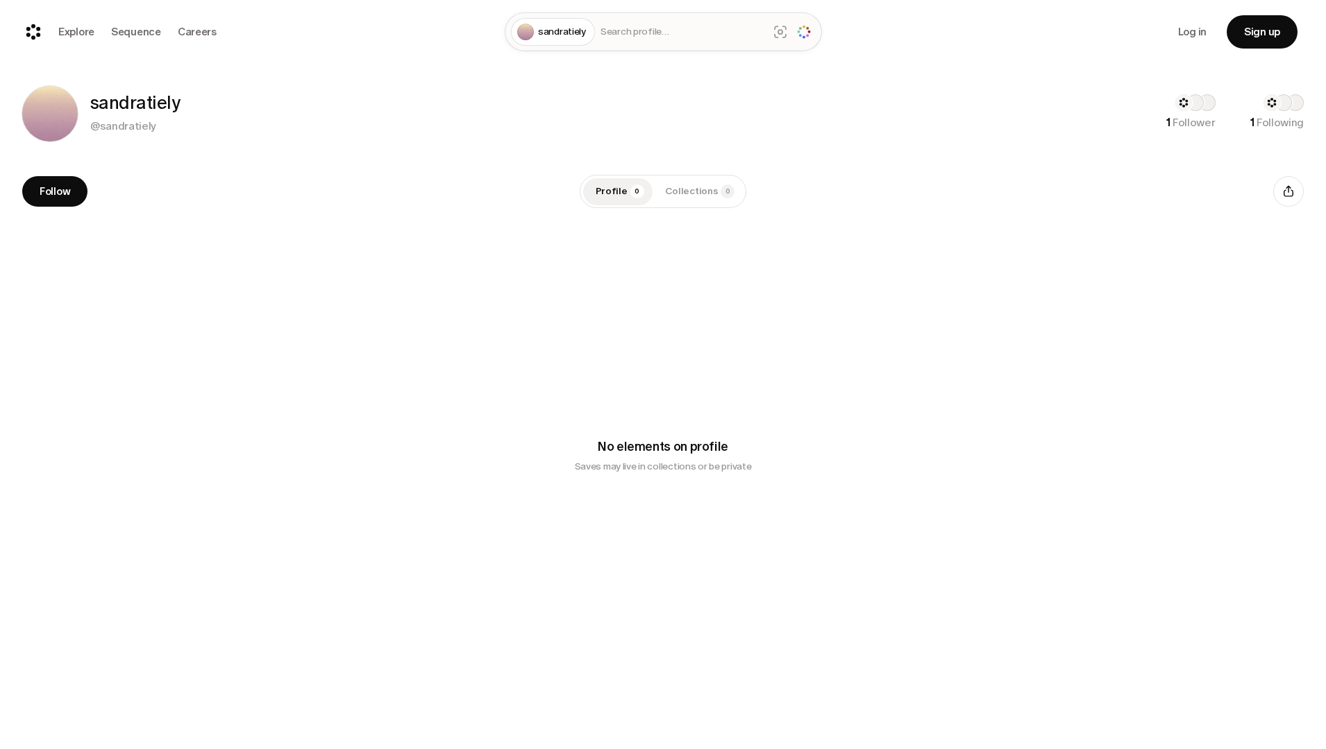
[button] (50, 113)
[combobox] (682, 32)
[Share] (1288, 191)
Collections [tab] (697, 191)
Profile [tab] (618, 191)
